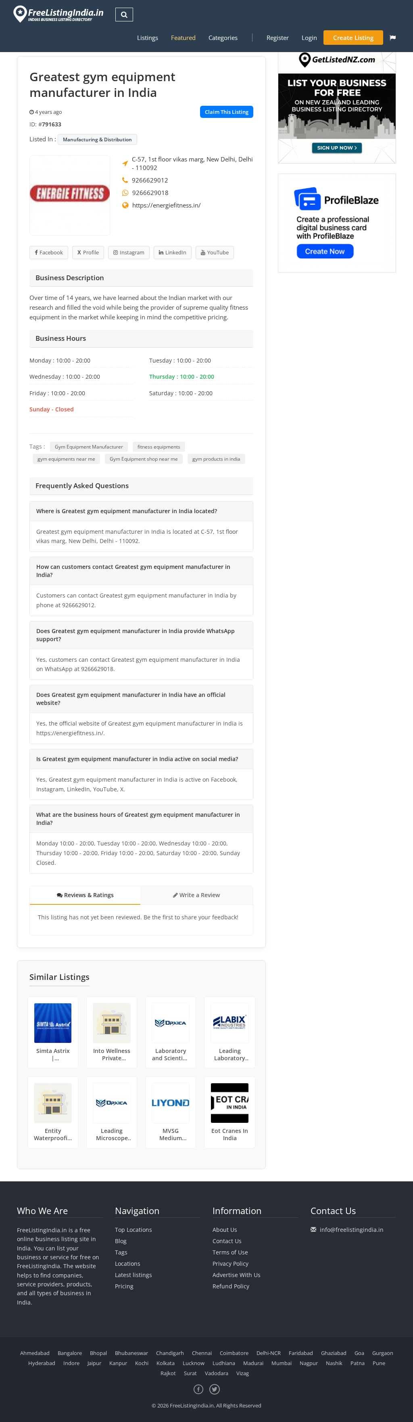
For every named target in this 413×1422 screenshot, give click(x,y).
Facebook (51, 252)
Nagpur (309, 1363)
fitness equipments (159, 446)
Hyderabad (41, 1363)
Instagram (132, 252)
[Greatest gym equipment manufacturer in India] (69, 195)
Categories (223, 38)
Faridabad (301, 1353)
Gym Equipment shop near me (144, 458)
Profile (91, 252)
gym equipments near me (66, 458)
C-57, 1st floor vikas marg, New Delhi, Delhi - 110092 (192, 163)
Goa (359, 1353)
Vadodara (216, 1373)
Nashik (334, 1363)
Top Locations (133, 1229)
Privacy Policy (230, 1263)
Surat (190, 1373)
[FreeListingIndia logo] (59, 13)
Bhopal (98, 1353)
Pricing (124, 1286)
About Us (225, 1229)
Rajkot (168, 1373)
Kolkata (165, 1363)
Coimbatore (234, 1353)
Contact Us (227, 1241)
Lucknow (193, 1363)
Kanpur (118, 1363)
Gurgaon (382, 1353)
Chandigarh (170, 1353)
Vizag (242, 1373)
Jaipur (94, 1363)
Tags (121, 1252)
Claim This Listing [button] (226, 111)
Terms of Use (230, 1252)
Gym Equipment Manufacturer (89, 446)
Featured (183, 38)
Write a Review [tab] (199, 895)
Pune (379, 1363)
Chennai (202, 1353)
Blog (121, 1241)
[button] (392, 37)
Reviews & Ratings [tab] (88, 895)
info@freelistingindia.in (352, 1229)
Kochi (141, 1363)
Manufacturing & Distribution (97, 139)
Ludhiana (224, 1363)
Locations (127, 1263)
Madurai (253, 1363)
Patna (357, 1363)
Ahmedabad (35, 1353)
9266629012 (150, 180)
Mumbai (281, 1363)
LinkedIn (175, 252)
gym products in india (216, 458)
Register (278, 38)
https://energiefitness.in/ (166, 205)
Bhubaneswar (131, 1353)
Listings (147, 38)
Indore (71, 1363)
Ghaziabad (333, 1353)
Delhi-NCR (269, 1353)
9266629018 (150, 193)
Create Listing (353, 38)
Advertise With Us (237, 1275)
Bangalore (70, 1353)
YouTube (218, 252)
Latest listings (133, 1275)
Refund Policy (231, 1286)
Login (309, 38)
